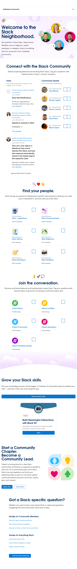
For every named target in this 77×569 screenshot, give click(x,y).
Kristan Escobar (17, 90)
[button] (21, 173)
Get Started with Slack (16, 539)
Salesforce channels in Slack (23, 123)
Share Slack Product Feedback (19, 524)
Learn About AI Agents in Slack (20, 543)
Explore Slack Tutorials (17, 547)
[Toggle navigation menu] (73, 9)
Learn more (45, 83)
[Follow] (65, 89)
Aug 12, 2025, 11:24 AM (18, 143)
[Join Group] (33, 209)
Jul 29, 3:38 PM (16, 95)
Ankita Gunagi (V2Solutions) (22, 138)
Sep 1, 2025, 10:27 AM (18, 120)
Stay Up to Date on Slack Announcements (23, 528)
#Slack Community (25, 140)
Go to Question (17, 106)
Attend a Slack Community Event (20, 520)
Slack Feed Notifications (21, 98)
